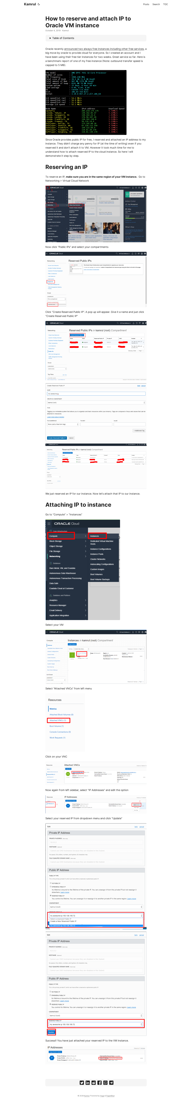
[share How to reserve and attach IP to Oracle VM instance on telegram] (111, 1083)
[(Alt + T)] (38, 4)
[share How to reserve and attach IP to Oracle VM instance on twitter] (82, 1083)
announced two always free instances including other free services (104, 48)
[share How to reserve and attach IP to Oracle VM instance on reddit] (94, 1083)
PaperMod (110, 1096)
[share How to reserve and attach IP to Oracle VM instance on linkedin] (88, 1083)
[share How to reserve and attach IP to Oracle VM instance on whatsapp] (105, 1083)
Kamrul (30, 4)
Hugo (102, 1096)
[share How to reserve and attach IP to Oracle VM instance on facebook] (99, 1083)
